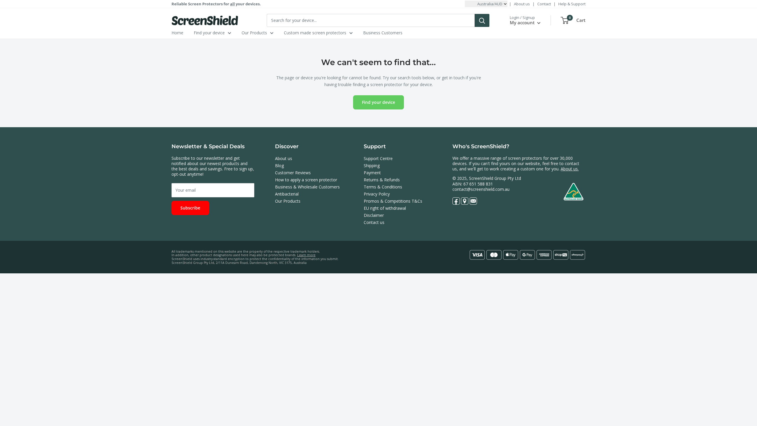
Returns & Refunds (382, 180)
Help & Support (571, 4)
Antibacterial (287, 194)
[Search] (482, 20)
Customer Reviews (293, 172)
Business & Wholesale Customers (307, 187)
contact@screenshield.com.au (480, 189)
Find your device (209, 33)
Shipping (372, 165)
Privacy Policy (377, 194)
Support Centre (378, 158)
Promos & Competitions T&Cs (393, 201)
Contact (544, 4)
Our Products (254, 33)
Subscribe (190, 208)
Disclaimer (374, 215)
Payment (372, 172)
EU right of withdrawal (385, 208)
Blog (279, 165)
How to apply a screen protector (306, 180)
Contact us (374, 222)
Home (177, 33)
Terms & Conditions (383, 187)
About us (522, 4)
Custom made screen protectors (315, 33)
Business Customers (382, 33)
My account (523, 22)
